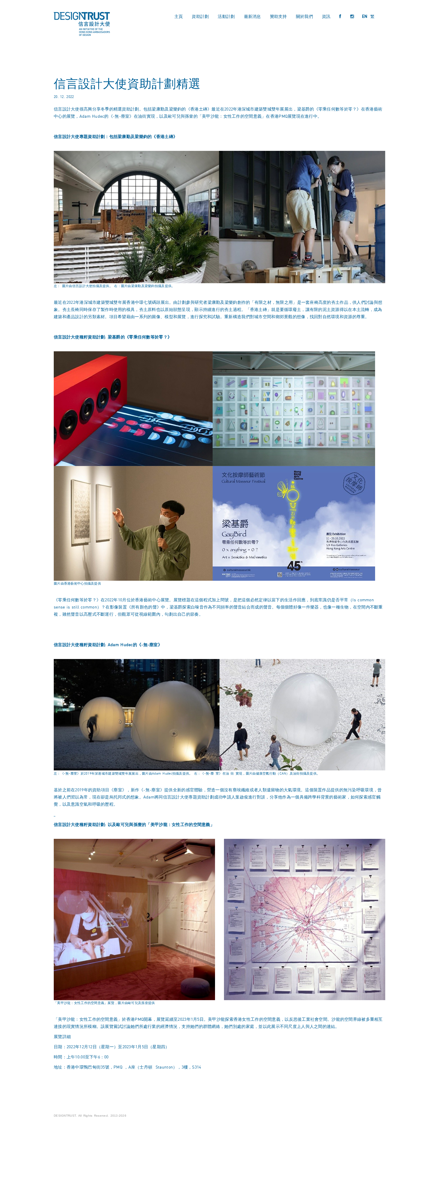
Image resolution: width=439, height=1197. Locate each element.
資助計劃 (200, 16)
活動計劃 (226, 16)
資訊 (326, 16)
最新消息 (252, 16)
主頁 (178, 16)
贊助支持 (278, 16)
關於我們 (304, 16)
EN (365, 16)
